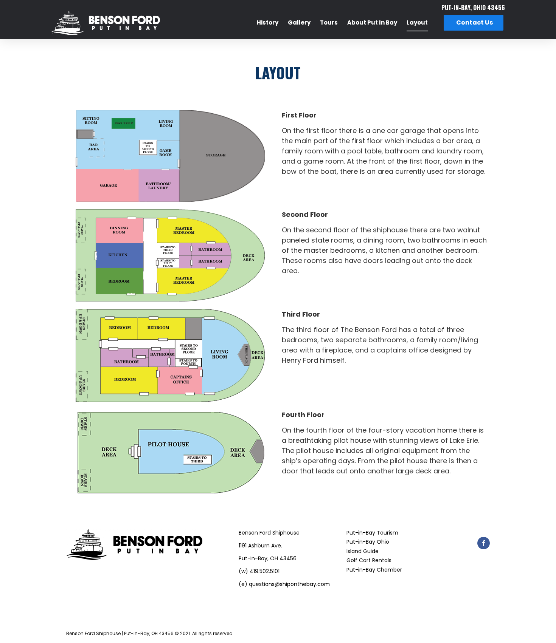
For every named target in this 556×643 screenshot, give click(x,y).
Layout (417, 22)
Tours (329, 22)
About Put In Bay (372, 22)
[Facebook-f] (483, 543)
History (267, 22)
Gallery (299, 22)
